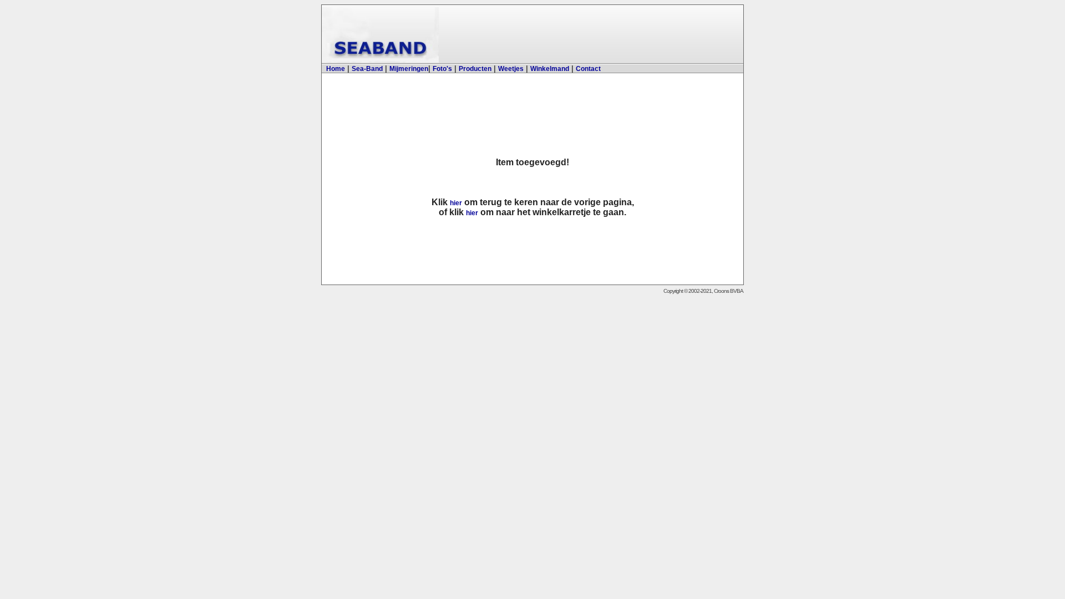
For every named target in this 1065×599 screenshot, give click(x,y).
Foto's (442, 69)
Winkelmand (549, 69)
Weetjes (511, 69)
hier (456, 203)
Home (335, 69)
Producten (475, 69)
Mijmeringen (408, 69)
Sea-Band (367, 69)
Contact (588, 69)
